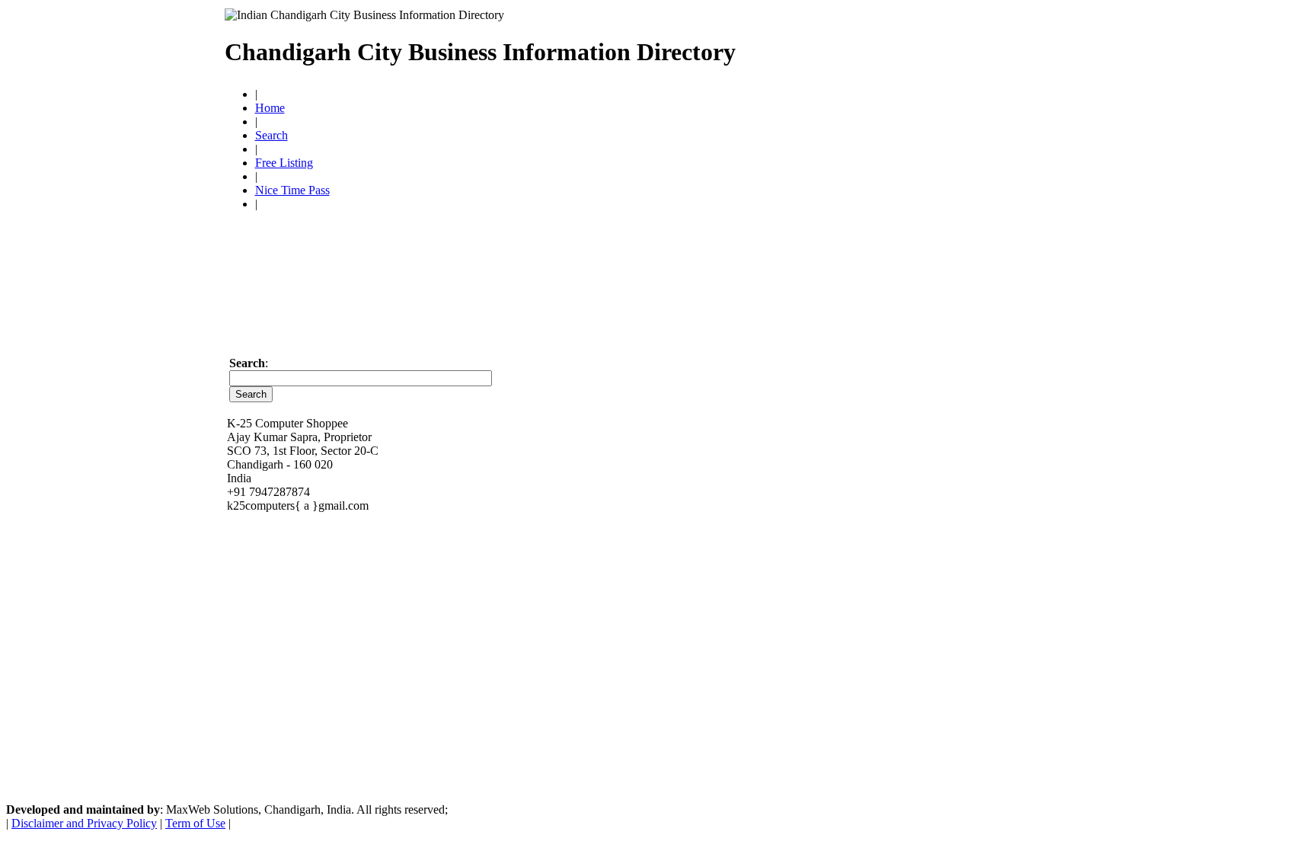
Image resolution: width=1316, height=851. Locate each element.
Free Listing (284, 162)
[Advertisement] (914, 46)
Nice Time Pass (292, 190)
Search (271, 135)
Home (270, 107)
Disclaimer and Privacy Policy (84, 823)
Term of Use (195, 823)
